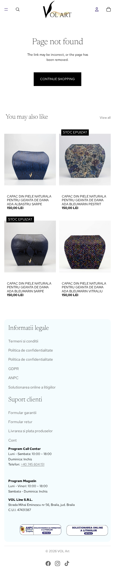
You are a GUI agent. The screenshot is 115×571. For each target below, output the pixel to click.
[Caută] (18, 9)
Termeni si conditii (23, 341)
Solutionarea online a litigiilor (32, 387)
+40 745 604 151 (32, 464)
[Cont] (97, 9)
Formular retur (20, 421)
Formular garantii (22, 412)
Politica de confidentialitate (30, 350)
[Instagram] (57, 563)
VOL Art (63, 551)
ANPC (13, 377)
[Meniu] (6, 9)
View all (105, 117)
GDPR (13, 368)
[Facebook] (48, 563)
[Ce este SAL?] (40, 529)
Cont (12, 440)
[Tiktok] (67, 563)
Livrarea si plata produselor (30, 430)
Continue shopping (57, 79)
